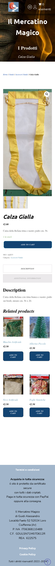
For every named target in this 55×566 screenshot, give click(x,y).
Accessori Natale (22, 74)
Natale (11, 74)
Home (5, 74)
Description (27, 268)
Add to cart (28, 244)
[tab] (27, 269)
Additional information (27, 278)
